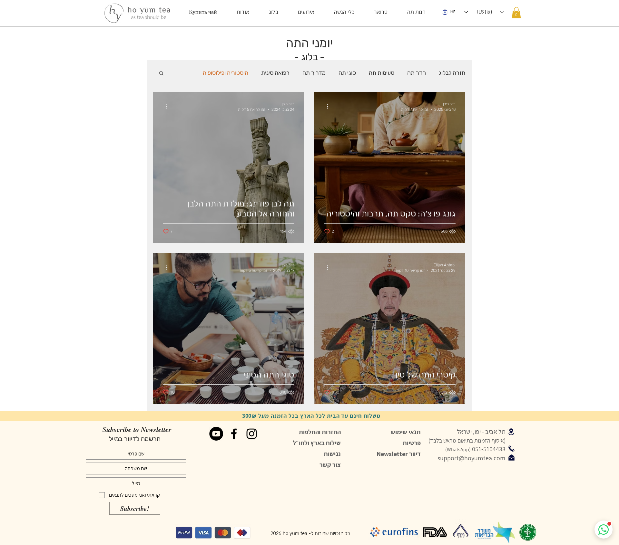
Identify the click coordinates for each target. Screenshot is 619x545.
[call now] (511, 448)
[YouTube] (216, 434)
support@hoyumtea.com (471, 458)
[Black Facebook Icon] (234, 434)
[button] (416, 12)
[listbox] (490, 11)
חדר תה (416, 72)
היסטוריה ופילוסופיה (225, 72)
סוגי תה (347, 72)
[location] (511, 431)
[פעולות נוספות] (325, 106)
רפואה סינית (275, 72)
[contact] (511, 457)
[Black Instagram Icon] (252, 434)
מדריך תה (314, 72)
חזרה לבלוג (452, 72)
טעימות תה (381, 72)
